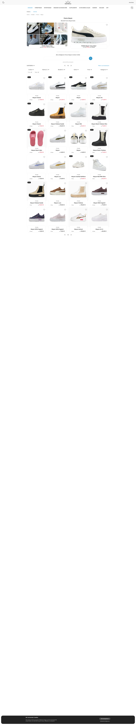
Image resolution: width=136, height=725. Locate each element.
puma (37, 14)
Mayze (35, 11)
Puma (29, 72)
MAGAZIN (101, 7)
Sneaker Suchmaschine (60, 7)
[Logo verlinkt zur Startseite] (68, 2)
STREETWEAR (38, 7)
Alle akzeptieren (105, 718)
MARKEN (94, 7)
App (107, 7)
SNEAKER (30, 7)
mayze (42, 14)
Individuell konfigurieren (105, 721)
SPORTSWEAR (47, 7)
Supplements (73, 7)
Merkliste (131, 2)
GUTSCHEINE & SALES (84, 7)
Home (28, 14)
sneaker (33, 14)
